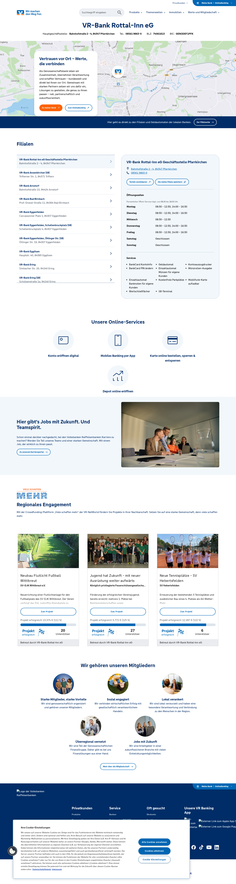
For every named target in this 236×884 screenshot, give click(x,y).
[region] (101, 849)
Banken (112, 814)
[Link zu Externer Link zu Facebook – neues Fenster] (193, 847)
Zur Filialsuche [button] (203, 122)
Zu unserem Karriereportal (32, 452)
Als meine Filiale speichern (170, 182)
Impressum (57, 869)
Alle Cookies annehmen (154, 842)
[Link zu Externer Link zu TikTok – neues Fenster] (201, 847)
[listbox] (66, 219)
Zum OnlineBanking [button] (77, 108)
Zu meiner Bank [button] (49, 108)
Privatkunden (179, 3)
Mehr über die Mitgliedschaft (116, 766)
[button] (12, 851)
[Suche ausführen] (119, 12)
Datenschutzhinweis (41, 869)
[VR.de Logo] (34, 12)
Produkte (76, 814)
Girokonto (151, 814)
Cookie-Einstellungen (154, 859)
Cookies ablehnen (154, 850)
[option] (66, 161)
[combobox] (99, 12)
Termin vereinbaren (138, 182)
